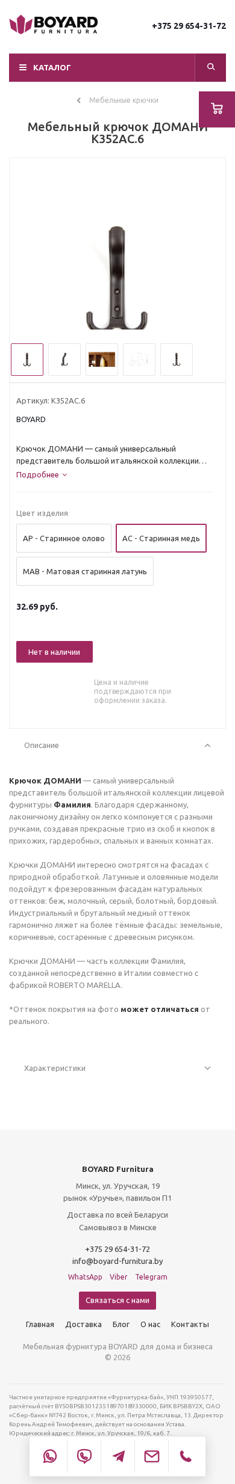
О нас (150, 1324)
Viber (119, 1277)
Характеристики (55, 1068)
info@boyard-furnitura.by (117, 1261)
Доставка (83, 1324)
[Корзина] (217, 109)
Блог (121, 1324)
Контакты (190, 1324)
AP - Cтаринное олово (64, 538)
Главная (40, 1324)
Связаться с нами (117, 1300)
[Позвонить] (185, 1456)
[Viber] (84, 1456)
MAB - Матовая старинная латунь (85, 571)
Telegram (151, 1277)
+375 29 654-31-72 (189, 26)
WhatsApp (85, 1277)
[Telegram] (117, 1456)
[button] (117, 68)
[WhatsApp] (50, 1456)
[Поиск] (211, 68)
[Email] (151, 1456)
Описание (41, 745)
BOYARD (31, 419)
